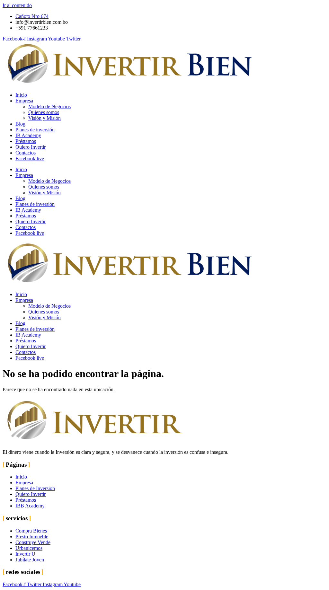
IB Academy (28, 135)
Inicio (21, 95)
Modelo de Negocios (49, 106)
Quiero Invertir (30, 147)
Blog (20, 124)
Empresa (24, 100)
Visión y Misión (44, 118)
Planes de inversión (35, 129)
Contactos (25, 152)
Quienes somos (43, 112)
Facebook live (29, 158)
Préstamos (25, 141)
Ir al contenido (17, 5)
